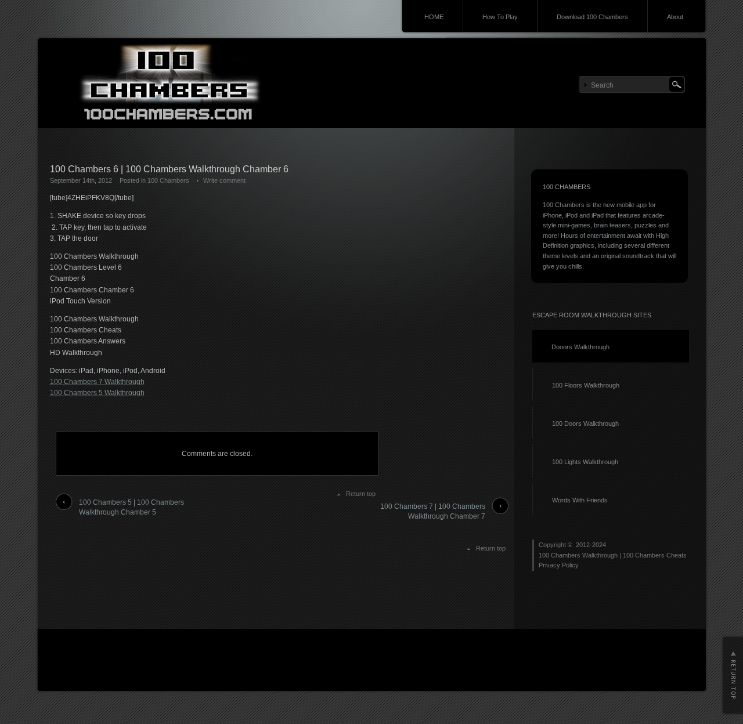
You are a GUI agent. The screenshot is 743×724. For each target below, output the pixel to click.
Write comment (224, 180)
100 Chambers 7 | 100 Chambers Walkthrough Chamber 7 (432, 511)
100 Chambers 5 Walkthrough (97, 393)
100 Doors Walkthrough (585, 423)
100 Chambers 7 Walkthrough (97, 382)
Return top (361, 493)
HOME (433, 16)
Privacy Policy (559, 565)
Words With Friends (580, 500)
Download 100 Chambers (592, 16)
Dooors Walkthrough (580, 346)
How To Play (500, 16)
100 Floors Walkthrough (585, 385)
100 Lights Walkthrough (585, 461)
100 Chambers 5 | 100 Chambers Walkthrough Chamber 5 (131, 507)
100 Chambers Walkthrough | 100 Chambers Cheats (613, 555)
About (675, 16)
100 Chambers (168, 180)
